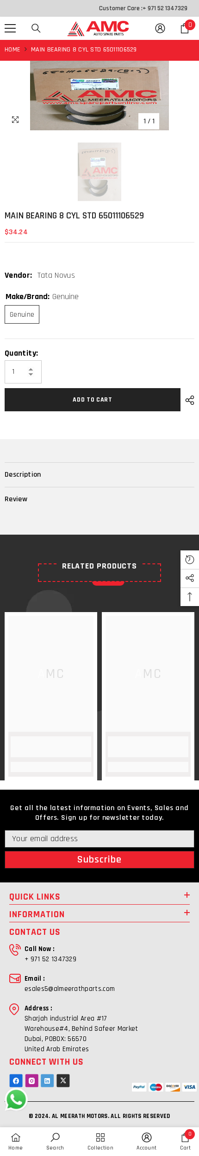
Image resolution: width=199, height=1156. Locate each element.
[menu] (10, 28)
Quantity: (21, 353)
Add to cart (93, 400)
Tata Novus (56, 275)
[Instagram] (31, 1080)
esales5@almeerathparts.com (70, 988)
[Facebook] (16, 1080)
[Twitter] (63, 1080)
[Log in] (160, 28)
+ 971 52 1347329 (165, 8)
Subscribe (99, 859)
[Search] (36, 28)
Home (12, 49)
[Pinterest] (47, 1080)
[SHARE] (187, 400)
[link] (51, 746)
